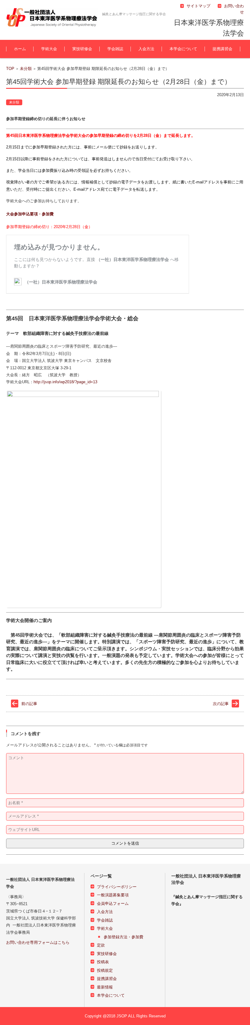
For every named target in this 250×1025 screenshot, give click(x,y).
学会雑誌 (115, 49)
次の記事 (221, 703)
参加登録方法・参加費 (123, 937)
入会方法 (146, 49)
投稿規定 (105, 970)
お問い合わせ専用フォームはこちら (38, 942)
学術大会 (49, 49)
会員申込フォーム (113, 903)
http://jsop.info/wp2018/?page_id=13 (65, 382)
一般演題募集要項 (113, 895)
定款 (101, 945)
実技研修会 (82, 49)
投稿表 (103, 962)
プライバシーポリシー (117, 886)
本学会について (183, 49)
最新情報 (105, 987)
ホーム (20, 49)
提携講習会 (222, 49)
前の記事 (29, 703)
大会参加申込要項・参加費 (30, 214)
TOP (10, 68)
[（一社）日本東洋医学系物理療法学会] (52, 17)
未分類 (26, 68)
